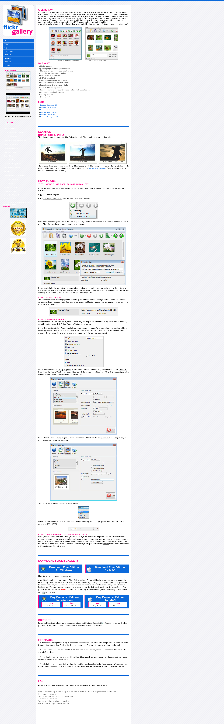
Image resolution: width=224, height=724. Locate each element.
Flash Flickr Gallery (10, 152)
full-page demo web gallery (97, 168)
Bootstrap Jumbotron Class (49, 110)
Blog (5, 48)
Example (7, 58)
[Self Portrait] (83, 152)
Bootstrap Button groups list (49, 117)
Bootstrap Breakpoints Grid (48, 105)
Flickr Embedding (9, 128)
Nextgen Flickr (8, 156)
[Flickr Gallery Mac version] (101, 43)
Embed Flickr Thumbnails (12, 195)
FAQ (5, 41)
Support (7, 65)
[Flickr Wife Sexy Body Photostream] (18, 89)
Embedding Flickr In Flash (12, 144)
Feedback (7, 55)
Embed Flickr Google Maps (12, 164)
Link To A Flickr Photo (10, 187)
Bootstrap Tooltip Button (47, 114)
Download (7, 62)
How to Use (8, 51)
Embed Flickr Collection (11, 148)
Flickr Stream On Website (12, 167)
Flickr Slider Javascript (11, 179)
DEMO (6, 44)
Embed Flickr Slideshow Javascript (15, 140)
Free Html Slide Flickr (10, 183)
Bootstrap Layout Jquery (48, 107)
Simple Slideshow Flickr (11, 125)
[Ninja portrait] (53, 152)
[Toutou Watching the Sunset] (113, 152)
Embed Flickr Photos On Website (14, 175)
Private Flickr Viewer (10, 191)
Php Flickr (7, 171)
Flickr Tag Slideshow (10, 136)
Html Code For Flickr (10, 199)
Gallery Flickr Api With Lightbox (13, 132)
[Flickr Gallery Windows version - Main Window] (65, 43)
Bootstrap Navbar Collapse (48, 112)
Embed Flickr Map (9, 160)
